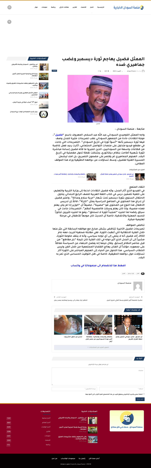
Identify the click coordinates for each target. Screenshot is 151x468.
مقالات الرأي (64, 7)
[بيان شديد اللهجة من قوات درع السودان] (43, 114)
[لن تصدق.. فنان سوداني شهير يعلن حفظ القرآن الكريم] (140, 176)
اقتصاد (83, 7)
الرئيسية (100, 7)
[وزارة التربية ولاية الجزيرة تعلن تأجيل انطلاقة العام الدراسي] (43, 76)
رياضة (53, 7)
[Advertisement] (127, 31)
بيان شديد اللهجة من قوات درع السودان (23, 112)
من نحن (54, 458)
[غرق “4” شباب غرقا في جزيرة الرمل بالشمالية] (43, 104)
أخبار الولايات (45, 427)
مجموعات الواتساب (68, 458)
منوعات (44, 7)
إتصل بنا (82, 458)
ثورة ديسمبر (131, 273)
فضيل (59, 135)
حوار (36, 7)
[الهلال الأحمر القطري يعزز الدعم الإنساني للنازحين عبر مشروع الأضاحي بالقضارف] (43, 95)
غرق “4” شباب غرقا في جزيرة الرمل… (24, 102)
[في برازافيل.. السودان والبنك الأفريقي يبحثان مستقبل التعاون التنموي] (43, 67)
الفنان (138, 273)
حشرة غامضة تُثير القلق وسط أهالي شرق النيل (124, 300)
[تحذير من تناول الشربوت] (68, 325)
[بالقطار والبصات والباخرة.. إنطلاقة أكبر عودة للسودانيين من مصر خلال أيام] (91, 176)
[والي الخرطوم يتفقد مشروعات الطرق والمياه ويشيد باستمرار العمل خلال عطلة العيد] (43, 86)
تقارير (75, 7)
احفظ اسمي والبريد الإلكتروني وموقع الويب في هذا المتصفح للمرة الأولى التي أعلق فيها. (114, 394)
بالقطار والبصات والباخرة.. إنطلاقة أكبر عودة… (69, 174)
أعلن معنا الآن (94, 458)
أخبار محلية (46, 418)
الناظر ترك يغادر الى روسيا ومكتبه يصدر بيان (70, 300)
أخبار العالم (46, 423)
